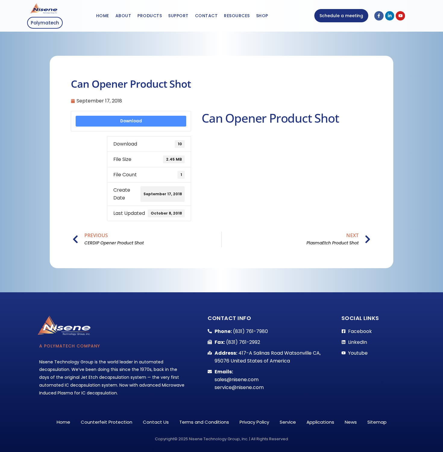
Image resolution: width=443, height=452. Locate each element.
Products (149, 16)
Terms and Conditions (204, 422)
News (351, 422)
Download (131, 121)
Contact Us (156, 422)
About (123, 16)
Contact (206, 16)
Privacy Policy (254, 422)
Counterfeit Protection (106, 422)
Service (288, 422)
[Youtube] (400, 15)
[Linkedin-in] (389, 15)
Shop (262, 16)
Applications (320, 422)
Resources (237, 16)
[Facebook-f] (379, 15)
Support (178, 16)
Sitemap (377, 422)
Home (102, 16)
